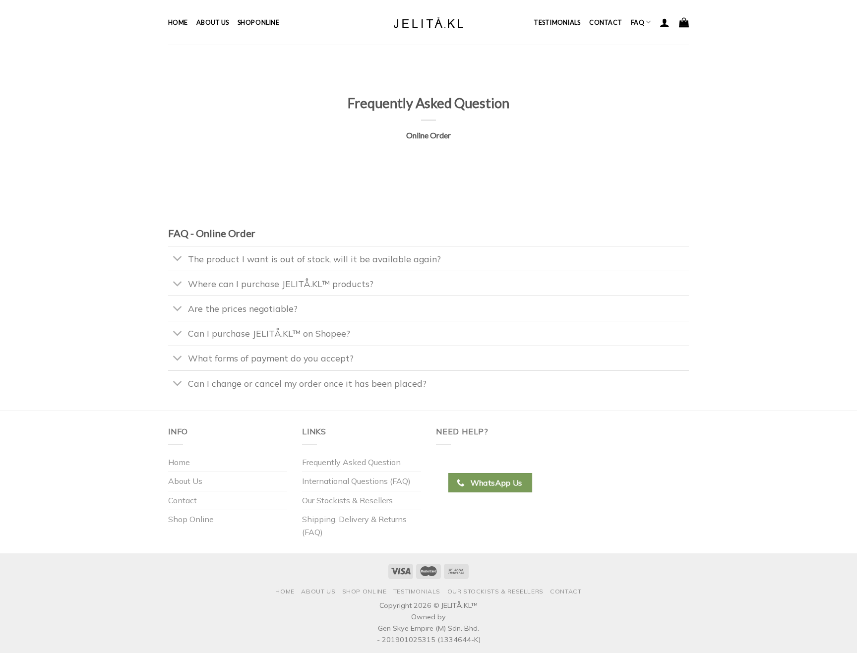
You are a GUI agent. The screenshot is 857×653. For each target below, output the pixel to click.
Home (177, 22)
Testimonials (557, 22)
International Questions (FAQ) (356, 481)
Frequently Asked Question (351, 462)
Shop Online (258, 22)
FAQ (637, 22)
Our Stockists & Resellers (347, 500)
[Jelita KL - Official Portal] (428, 22)
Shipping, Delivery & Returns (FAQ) (354, 525)
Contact (605, 22)
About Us (212, 22)
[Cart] (684, 22)
